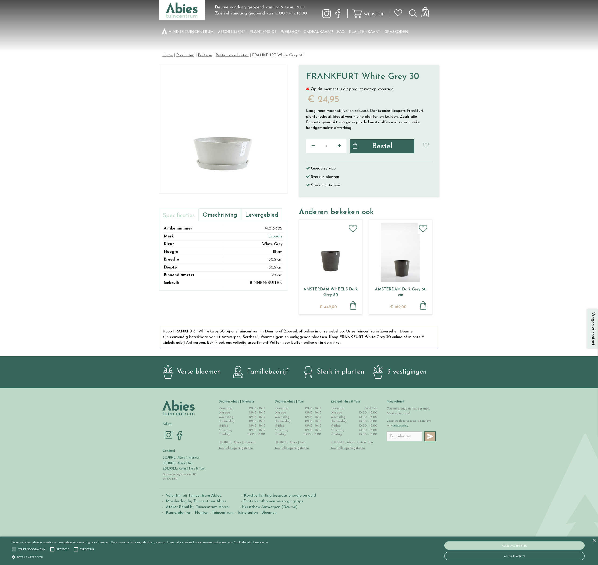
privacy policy (400, 425)
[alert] (299, 551)
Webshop (374, 14)
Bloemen (269, 513)
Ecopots (275, 236)
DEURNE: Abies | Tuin (177, 463)
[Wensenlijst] (399, 9)
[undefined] (223, 129)
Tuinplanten (247, 513)
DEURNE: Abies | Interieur (180, 457)
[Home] (164, 32)
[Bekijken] (427, 11)
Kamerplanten (178, 513)
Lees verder (261, 542)
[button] (31, 549)
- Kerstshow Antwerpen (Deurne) (268, 507)
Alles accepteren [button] (514, 545)
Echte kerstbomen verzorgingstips (273, 501)
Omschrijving (220, 215)
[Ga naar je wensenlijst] (399, 14)
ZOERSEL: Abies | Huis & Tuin (184, 468)
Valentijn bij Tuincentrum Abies (193, 496)
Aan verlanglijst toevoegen (353, 228)
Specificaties (179, 216)
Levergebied (261, 215)
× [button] (594, 540)
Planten (201, 513)
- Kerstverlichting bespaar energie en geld (278, 496)
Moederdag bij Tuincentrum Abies (196, 501)
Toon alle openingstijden (235, 448)
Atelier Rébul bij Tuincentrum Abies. (197, 507)
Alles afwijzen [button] (514, 556)
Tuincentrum (223, 513)
